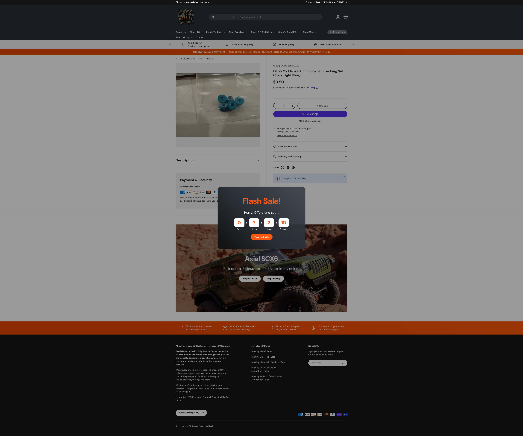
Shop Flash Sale (261, 237)
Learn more (204, 2)
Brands (309, 2)
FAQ (318, 2)
